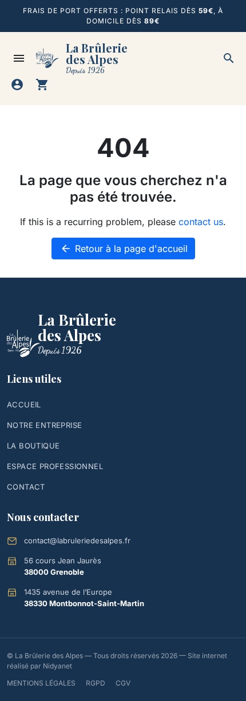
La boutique (33, 445)
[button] (229, 58)
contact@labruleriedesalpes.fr (77, 540)
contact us (200, 221)
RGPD (95, 683)
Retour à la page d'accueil (124, 248)
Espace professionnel (55, 466)
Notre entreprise (44, 425)
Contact (26, 486)
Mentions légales (41, 683)
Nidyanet (57, 666)
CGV (123, 683)
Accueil (24, 404)
